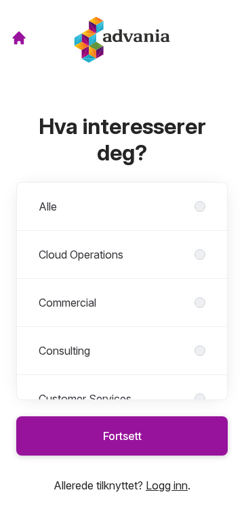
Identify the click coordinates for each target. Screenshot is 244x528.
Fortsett (122, 436)
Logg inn (167, 485)
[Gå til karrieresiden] (19, 38)
